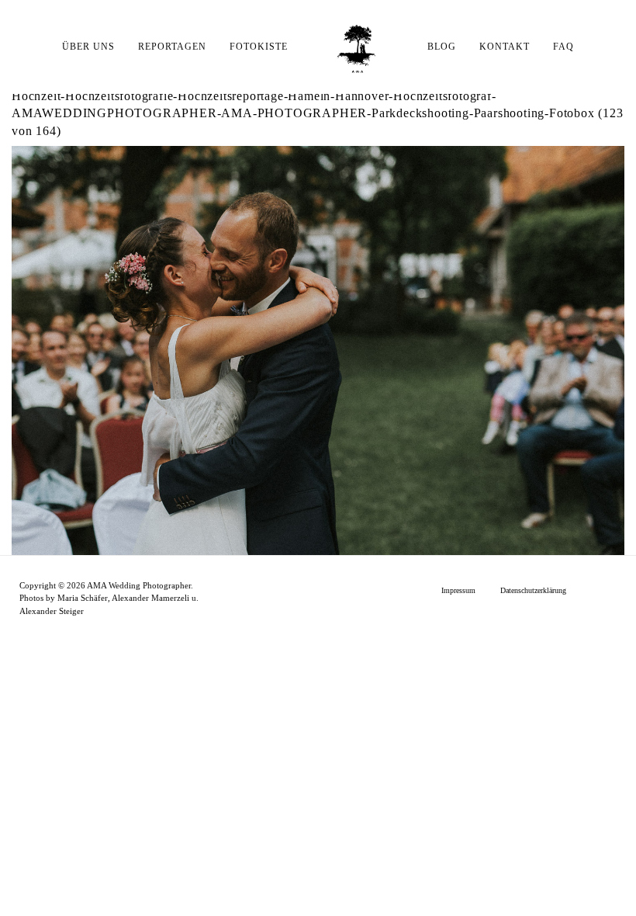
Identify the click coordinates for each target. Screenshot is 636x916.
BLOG (441, 46)
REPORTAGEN (172, 46)
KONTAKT (504, 46)
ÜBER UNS (88, 46)
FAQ (563, 46)
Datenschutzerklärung (533, 590)
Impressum (458, 590)
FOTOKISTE (259, 46)
